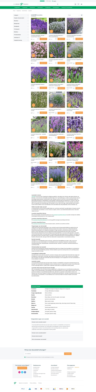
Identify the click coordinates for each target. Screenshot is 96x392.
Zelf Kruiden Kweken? (55, 373)
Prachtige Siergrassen (55, 367)
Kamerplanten (56, 7)
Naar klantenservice (22, 367)
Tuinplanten (24, 7)
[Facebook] (25, 372)
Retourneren (35, 375)
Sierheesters (40, 7)
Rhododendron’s (54, 375)
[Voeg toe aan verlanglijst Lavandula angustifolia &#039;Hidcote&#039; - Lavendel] (38, 39)
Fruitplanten (47, 7)
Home (14, 10)
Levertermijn (35, 370)
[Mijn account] (75, 4)
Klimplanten (32, 7)
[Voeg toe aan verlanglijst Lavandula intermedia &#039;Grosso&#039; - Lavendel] (74, 113)
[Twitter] (22, 372)
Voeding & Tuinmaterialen (67, 7)
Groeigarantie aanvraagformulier (39, 373)
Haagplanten (17, 7)
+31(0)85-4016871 (70, 373)
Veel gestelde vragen (37, 376)
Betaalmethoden (36, 367)
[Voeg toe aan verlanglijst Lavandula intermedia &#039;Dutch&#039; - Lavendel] (56, 113)
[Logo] (22, 4)
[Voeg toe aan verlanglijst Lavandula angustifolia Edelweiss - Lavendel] (56, 39)
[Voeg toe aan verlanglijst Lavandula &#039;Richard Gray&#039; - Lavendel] (38, 137)
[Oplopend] (82, 15)
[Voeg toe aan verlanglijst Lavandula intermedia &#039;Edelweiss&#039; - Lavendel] (38, 113)
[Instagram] (19, 372)
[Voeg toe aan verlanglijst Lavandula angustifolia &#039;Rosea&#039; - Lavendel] (38, 63)
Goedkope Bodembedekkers (56, 370)
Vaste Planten (24, 10)
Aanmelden (67, 353)
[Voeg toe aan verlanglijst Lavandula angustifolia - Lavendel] (74, 187)
